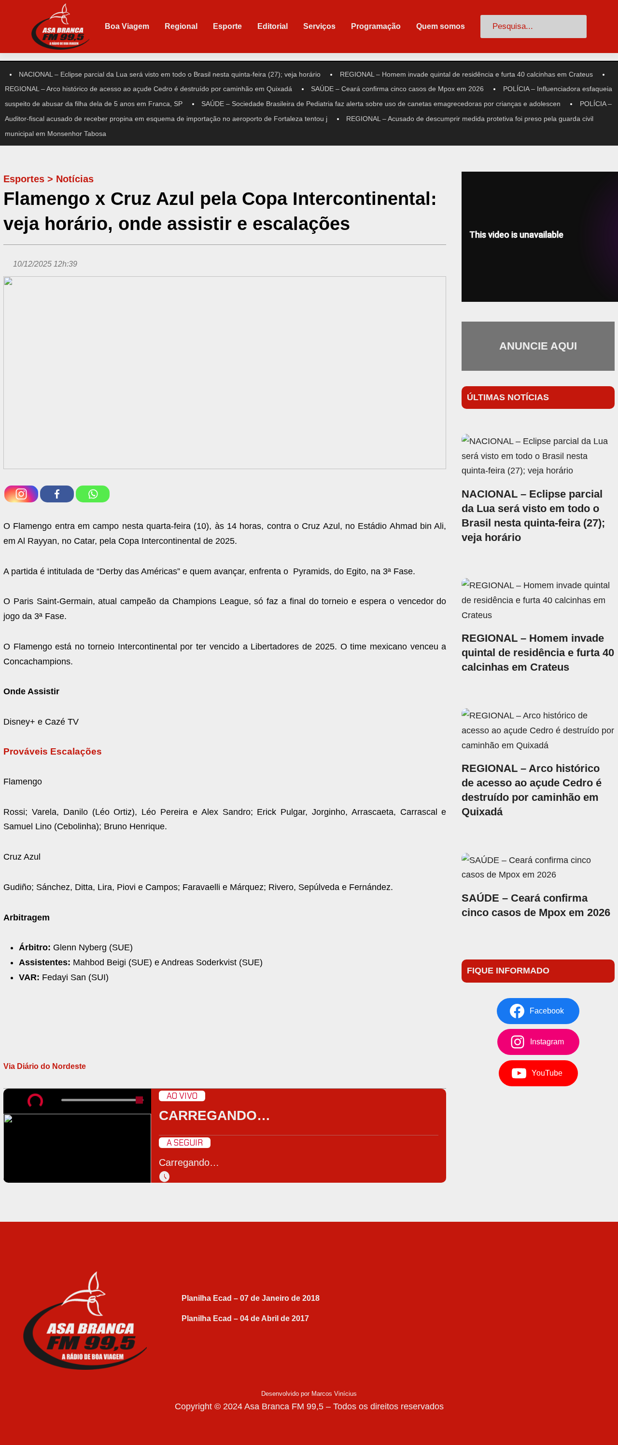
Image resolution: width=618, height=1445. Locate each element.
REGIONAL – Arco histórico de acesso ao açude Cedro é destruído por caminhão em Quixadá (148, 89)
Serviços (319, 26)
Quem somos (440, 26)
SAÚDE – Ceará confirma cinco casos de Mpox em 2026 (397, 89)
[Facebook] (57, 494)
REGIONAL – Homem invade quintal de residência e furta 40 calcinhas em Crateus (466, 74)
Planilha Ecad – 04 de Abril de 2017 (245, 1318)
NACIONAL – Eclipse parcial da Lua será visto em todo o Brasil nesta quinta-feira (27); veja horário (170, 74)
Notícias (75, 179)
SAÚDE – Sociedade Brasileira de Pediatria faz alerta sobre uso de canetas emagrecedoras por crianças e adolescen (381, 104)
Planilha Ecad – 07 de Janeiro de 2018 (251, 1298)
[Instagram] (21, 494)
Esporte (227, 26)
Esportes (23, 179)
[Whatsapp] (93, 494)
